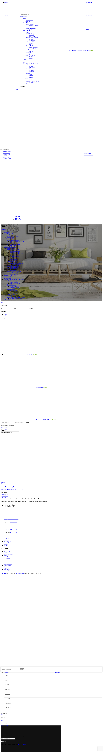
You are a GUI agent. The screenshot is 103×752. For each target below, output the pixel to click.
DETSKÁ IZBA (27, 22)
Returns (5, 552)
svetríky (31, 44)
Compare (3, 482)
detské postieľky (30, 24)
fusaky (30, 29)
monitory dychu (33, 82)
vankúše (28, 21)
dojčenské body (30, 33)
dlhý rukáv (31, 35)
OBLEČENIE (26, 31)
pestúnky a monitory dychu (32, 81)
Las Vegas (6, 545)
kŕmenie (28, 69)
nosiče (27, 78)
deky (24, 18)
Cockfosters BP (7, 541)
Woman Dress (7, 566)
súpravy (34, 48)
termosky (31, 71)
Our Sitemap (7, 558)
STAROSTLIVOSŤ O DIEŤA (30, 63)
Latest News (7, 556)
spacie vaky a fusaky (31, 28)
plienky (31, 66)
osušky (31, 74)
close (2, 302)
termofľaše (31, 70)
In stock (5, 315)
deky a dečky (29, 20)
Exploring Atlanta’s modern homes (11, 519)
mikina (30, 43)
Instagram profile (8, 564)
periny (27, 26)
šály (24, 62)
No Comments (13, 522)
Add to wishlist (4, 494)
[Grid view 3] (3, 430)
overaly (31, 56)
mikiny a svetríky (30, 41)
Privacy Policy (7, 551)
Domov (2, 422)
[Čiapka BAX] (20, 387)
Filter (31, 308)
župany (31, 51)
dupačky (31, 39)
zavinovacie (32, 36)
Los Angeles (7, 542)
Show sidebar (4, 427)
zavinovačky (32, 67)
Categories (3, 229)
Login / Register (10, 707)
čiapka (27, 60)
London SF (6, 540)
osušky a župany (30, 50)
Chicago (6, 544)
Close (2, 484)
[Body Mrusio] (15, 354)
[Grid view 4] (5, 430)
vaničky (31, 75)
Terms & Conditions (8, 554)
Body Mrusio (29, 354)
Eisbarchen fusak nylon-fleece (10, 487)
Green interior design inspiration (11, 529)
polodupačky (32, 40)
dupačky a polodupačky (32, 37)
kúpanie (28, 73)
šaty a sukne (29, 52)
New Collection (7, 565)
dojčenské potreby (30, 64)
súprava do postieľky (34, 25)
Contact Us (6, 555)
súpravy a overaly (33, 47)
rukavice (25, 59)
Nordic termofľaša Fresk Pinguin (44, 420)
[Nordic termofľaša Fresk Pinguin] (20, 420)
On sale (5, 314)
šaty (30, 54)
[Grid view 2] (1, 430)
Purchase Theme (8, 570)
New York (6, 538)
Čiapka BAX (39, 387)
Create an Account (5, 725)
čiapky (27, 32)
